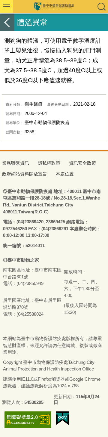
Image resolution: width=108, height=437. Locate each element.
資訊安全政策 (82, 163)
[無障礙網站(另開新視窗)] (27, 419)
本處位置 (65, 173)
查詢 (101, 6)
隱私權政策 (49, 163)
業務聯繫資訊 (15, 163)
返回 (7, 22)
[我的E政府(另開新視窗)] (62, 418)
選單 (6, 6)
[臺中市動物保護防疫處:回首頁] (54, 6)
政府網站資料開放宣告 (24, 173)
